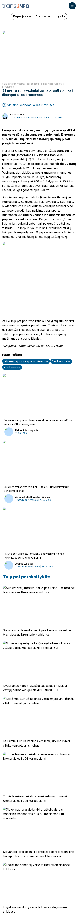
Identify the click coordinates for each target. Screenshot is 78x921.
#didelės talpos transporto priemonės (26, 361)
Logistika (60, 16)
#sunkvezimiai (12, 367)
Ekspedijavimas (22, 16)
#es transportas (61, 361)
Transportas (43, 16)
